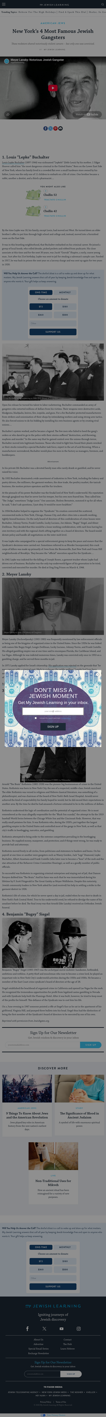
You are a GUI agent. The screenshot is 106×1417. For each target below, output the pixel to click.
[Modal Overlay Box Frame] (53, 708)
